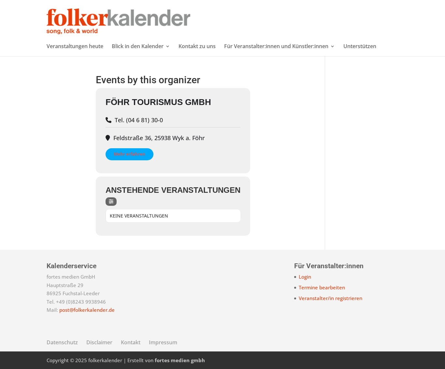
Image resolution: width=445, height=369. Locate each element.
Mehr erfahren (129, 154)
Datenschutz (62, 342)
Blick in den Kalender (138, 47)
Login (305, 276)
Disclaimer (99, 342)
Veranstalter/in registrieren (330, 298)
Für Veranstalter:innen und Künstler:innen (276, 47)
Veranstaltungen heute (75, 47)
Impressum (163, 342)
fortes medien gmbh (180, 360)
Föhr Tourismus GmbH (158, 102)
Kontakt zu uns (197, 47)
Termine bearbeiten (322, 287)
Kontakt (130, 342)
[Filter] (111, 201)
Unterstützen (359, 47)
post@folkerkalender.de (87, 310)
